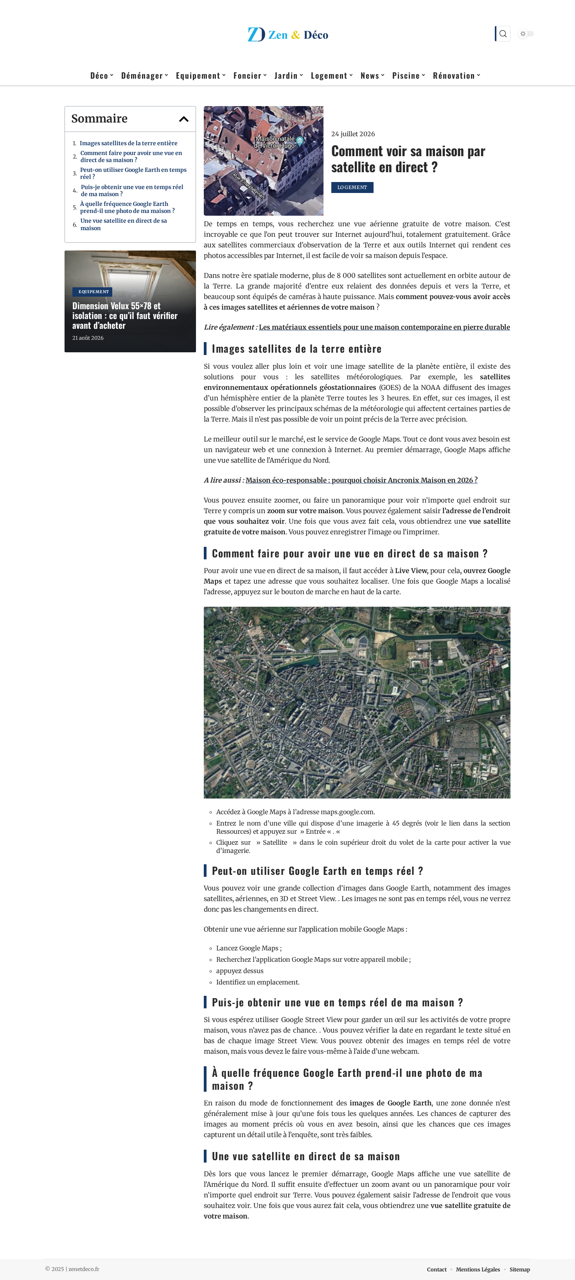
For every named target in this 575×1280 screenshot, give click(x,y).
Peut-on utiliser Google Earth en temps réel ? (133, 173)
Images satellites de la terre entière (129, 143)
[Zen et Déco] (287, 33)
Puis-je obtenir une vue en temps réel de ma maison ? (132, 191)
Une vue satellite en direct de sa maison (124, 224)
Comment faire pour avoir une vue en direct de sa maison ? (131, 157)
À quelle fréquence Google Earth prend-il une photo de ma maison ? (127, 207)
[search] (502, 33)
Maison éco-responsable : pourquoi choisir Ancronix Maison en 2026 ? (362, 480)
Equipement (94, 291)
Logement (353, 187)
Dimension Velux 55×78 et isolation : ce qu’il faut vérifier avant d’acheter (125, 315)
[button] (183, 119)
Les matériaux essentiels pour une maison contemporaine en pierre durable (384, 327)
